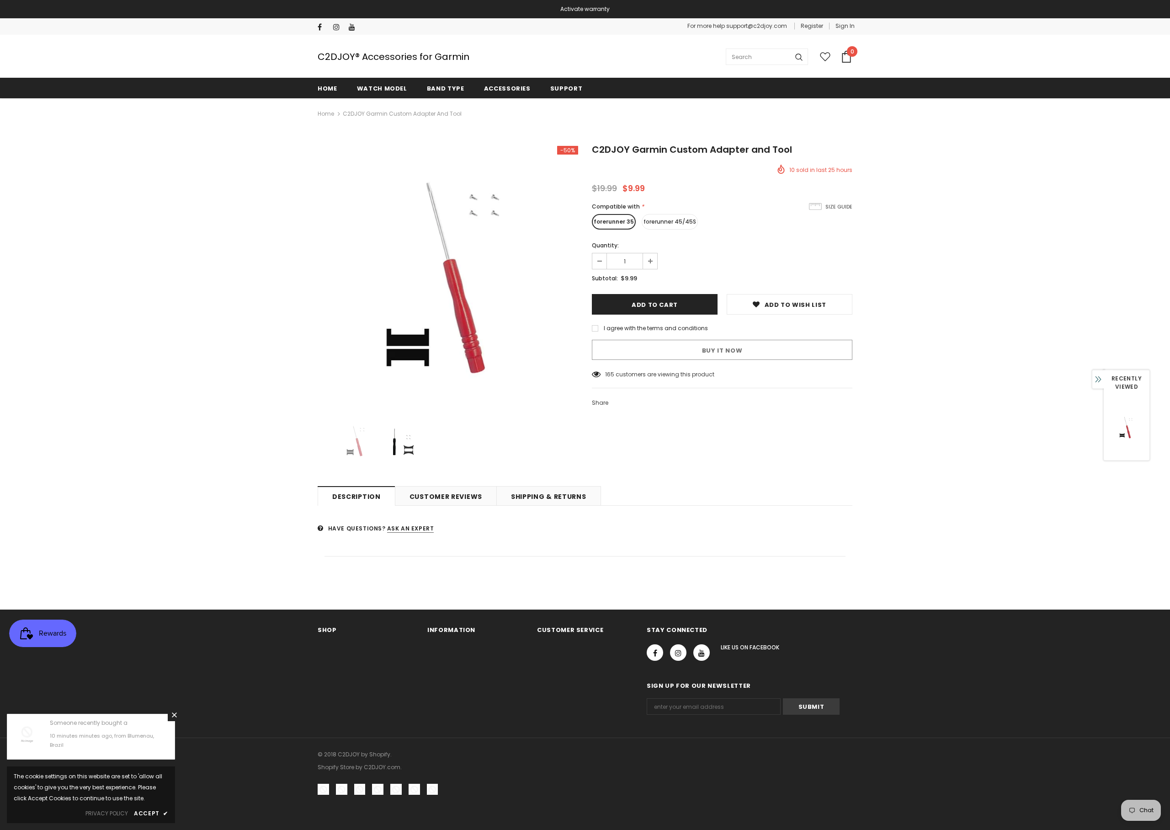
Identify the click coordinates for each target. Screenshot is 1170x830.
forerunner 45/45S (670, 221)
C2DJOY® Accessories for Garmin (393, 56)
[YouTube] (354, 27)
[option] (448, 276)
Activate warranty (585, 9)
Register (812, 26)
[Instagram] (339, 27)
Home (326, 114)
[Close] (174, 714)
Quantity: (605, 245)
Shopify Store (336, 767)
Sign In (845, 26)
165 (609, 374)
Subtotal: (605, 278)
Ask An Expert (410, 528)
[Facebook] (323, 27)
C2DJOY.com (382, 767)
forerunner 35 (614, 221)
